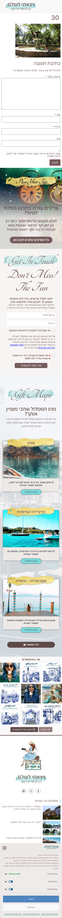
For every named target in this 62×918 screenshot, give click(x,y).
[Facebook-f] (38, 791)
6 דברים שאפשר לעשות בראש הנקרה (23, 838)
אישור (31, 899)
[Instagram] (31, 791)
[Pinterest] (23, 791)
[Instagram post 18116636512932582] (10, 694)
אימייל (56, 126)
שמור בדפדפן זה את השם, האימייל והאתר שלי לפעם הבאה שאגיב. (33, 154)
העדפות (31, 907)
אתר (58, 139)
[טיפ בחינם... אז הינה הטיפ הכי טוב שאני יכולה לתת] (10, 672)
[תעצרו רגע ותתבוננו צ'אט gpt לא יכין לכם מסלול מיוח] (52, 715)
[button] (4, 847)
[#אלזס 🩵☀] (31, 715)
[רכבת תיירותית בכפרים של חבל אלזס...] (10, 715)
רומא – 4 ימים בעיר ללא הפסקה (26, 822)
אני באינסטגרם (31, 659)
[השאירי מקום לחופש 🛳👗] (52, 694)
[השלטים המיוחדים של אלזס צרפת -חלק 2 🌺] (52, 672)
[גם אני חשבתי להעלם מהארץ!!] (31, 694)
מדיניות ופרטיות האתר (49, 914)
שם (57, 114)
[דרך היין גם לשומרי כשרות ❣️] (31, 672)
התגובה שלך (53, 76)
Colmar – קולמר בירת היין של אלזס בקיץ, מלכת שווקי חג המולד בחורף (21, 807)
